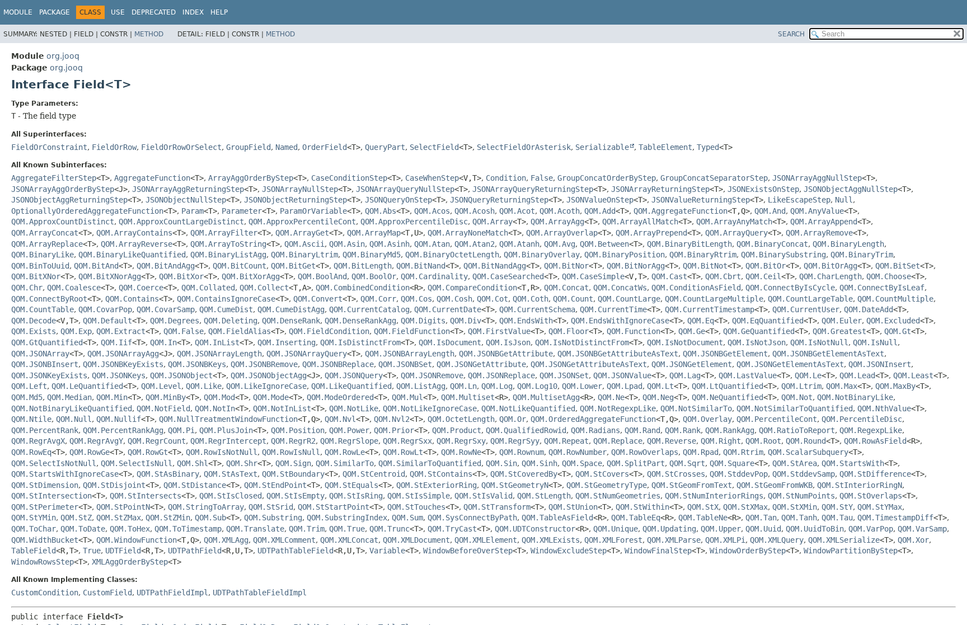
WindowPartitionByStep (851, 550)
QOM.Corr (378, 298)
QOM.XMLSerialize (844, 539)
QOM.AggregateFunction (680, 210)
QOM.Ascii (304, 243)
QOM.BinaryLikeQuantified (132, 254)
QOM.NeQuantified (727, 397)
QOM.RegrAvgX (38, 440)
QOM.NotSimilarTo (696, 408)
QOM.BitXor (181, 276)
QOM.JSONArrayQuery (306, 353)
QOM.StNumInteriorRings (714, 495)
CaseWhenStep (432, 177)
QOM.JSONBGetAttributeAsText (617, 353)
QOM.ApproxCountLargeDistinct (181, 221)
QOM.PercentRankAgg (123, 430)
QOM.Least (913, 375)
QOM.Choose (888, 276)
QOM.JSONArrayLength (219, 353)
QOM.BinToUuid (40, 265)
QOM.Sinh (539, 463)
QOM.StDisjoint (114, 485)
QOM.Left (29, 386)
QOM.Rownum (521, 452)
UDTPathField (195, 550)
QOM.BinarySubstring (783, 254)
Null (844, 199)
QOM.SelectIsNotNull (53, 463)
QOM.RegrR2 (293, 440)
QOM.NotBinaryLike (855, 397)
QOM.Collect (264, 287)
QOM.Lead (857, 375)
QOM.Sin (501, 463)
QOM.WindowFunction (136, 539)
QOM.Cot (492, 298)
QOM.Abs (380, 210)
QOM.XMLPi (725, 539)
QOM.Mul (407, 397)
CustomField (107, 592)
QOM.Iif (116, 342)
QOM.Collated (208, 287)
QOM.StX (703, 506)
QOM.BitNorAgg (636, 265)
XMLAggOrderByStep (130, 561)
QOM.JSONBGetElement (725, 353)
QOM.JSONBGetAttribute (506, 353)
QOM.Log (497, 386)
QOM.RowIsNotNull (221, 452)
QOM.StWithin (642, 506)
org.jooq (62, 55)
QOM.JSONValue (622, 375)
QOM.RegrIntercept (228, 440)
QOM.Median (69, 397)
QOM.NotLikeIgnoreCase (430, 408)
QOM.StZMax (118, 517)
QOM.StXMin (794, 506)
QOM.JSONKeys (118, 375)
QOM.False (183, 331)
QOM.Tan (761, 517)
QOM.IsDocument (450, 342)
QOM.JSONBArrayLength (409, 353)
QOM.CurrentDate (447, 309)
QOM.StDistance (194, 485)
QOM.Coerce (141, 287)
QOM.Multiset (468, 397)
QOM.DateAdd (868, 309)
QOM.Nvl (340, 419)
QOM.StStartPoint (333, 506)
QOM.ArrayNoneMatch (468, 232)
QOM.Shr (241, 463)
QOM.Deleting (230, 320)
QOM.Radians (595, 430)
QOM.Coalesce (74, 287)
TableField (33, 550)
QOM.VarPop (870, 528)
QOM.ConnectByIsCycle (790, 287)
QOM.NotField (163, 408)
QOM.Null (74, 419)
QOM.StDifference (875, 473)
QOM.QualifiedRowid (526, 430)
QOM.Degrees (174, 320)
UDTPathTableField (295, 550)
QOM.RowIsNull (291, 452)
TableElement (665, 147)
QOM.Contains (132, 298)
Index (193, 12)
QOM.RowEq (31, 452)
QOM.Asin (347, 243)
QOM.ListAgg (420, 386)
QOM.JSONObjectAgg (269, 375)
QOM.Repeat (566, 440)
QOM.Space (582, 463)
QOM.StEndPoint (275, 485)
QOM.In (163, 342)
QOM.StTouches (416, 506)
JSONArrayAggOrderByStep (62, 189)
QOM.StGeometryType (606, 485)
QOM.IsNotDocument (685, 342)
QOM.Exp (76, 331)
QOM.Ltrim (801, 386)
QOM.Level (161, 386)
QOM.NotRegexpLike (618, 408)
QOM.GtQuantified (47, 342)
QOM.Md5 (27, 397)
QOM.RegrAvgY (96, 440)
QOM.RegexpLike (870, 430)
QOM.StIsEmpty (295, 495)
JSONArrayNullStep (300, 189)
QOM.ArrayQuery (736, 232)
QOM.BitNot (705, 265)
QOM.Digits (423, 320)
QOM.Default (107, 320)
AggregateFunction (152, 177)
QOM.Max (841, 386)
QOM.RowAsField (875, 440)
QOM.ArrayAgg (557, 221)
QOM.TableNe (702, 517)
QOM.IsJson (508, 342)
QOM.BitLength (363, 265)
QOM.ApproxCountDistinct (62, 221)
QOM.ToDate (82, 528)
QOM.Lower (582, 386)
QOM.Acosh (474, 210)
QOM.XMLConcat (349, 539)
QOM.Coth (530, 298)
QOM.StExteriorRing (436, 485)
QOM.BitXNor (35, 276)
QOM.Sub (210, 517)
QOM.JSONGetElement (691, 364)
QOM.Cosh (454, 298)
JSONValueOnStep (599, 199)
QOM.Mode (271, 397)
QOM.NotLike (353, 408)
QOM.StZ (76, 517)
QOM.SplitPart (636, 463)
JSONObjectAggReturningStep (69, 199)
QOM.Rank (683, 430)
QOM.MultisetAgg (546, 397)
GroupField (248, 147)
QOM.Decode (33, 320)
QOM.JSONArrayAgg (123, 353)
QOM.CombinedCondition (363, 287)
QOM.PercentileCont (776, 419)
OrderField (324, 147)
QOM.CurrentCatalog (369, 309)
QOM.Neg (658, 397)
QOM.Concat (566, 287)
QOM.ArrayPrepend (651, 232)
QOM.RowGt (148, 452)
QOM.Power (349, 430)
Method (148, 34)
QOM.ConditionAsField (696, 287)
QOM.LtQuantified (727, 386)
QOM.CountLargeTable (810, 298)
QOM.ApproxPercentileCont (302, 221)
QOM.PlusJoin (226, 430)
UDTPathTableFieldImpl (260, 592)
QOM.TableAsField (557, 517)
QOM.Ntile (31, 419)
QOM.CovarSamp (166, 309)
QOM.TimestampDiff (895, 517)
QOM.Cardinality (434, 276)
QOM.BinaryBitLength (689, 243)
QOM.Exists (33, 331)
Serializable (602, 147)
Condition (506, 177)
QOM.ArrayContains (134, 232)
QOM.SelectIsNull (136, 463)
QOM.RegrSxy (461, 440)
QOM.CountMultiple (895, 298)
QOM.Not (797, 397)
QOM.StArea (794, 463)
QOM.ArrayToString (228, 243)
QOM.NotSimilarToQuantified (794, 408)
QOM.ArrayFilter (223, 232)
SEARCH (791, 34)
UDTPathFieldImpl (172, 592)
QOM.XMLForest (613, 539)
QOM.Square (732, 463)
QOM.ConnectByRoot (49, 298)
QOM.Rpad (701, 452)
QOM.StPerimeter (44, 506)
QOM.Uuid (763, 528)
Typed (708, 147)
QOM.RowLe (345, 452)
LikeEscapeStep (799, 199)
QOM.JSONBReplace (338, 364)
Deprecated (154, 12)
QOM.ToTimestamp (188, 528)
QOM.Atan (432, 243)
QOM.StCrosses (676, 473)
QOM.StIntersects (145, 495)
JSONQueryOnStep (398, 199)
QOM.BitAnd (96, 265)
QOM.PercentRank (44, 430)
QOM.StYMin (33, 517)
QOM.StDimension (44, 485)
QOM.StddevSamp (803, 473)
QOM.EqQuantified (768, 320)
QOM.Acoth (559, 210)
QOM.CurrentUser (805, 309)
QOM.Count (573, 298)
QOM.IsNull (875, 342)
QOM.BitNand (420, 265)
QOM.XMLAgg (226, 539)
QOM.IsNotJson (756, 342)
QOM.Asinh (389, 243)
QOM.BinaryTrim (861, 254)
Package (54, 12)
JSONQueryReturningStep (499, 199)
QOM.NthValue (884, 408)
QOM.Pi (181, 430)
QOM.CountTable (42, 309)
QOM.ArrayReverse (136, 243)
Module (17, 12)
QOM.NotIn (215, 408)
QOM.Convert (317, 298)
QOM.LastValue (748, 375)
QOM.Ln (463, 386)
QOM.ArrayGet (302, 232)
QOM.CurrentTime (613, 309)
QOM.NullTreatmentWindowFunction (228, 419)
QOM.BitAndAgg (166, 265)
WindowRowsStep (42, 561)
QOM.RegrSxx (407, 440)
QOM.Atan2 (474, 243)
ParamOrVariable (313, 210)
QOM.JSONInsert (879, 364)
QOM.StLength (544, 495)
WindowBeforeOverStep (468, 550)
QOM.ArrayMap (374, 232)
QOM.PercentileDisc (862, 419)
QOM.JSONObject (181, 375)
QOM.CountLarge (629, 298)
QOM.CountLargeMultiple (714, 298)
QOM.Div (465, 320)
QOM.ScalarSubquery (808, 452)
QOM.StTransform (497, 506)
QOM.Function (633, 331)
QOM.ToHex (130, 528)
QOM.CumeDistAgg (291, 309)
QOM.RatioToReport (797, 430)
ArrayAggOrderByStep (250, 177)
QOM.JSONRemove (432, 375)
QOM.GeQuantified (759, 331)
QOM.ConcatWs (620, 287)
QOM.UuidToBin (815, 528)
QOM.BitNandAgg (494, 265)
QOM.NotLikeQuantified (528, 408)
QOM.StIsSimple (418, 495)
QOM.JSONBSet (405, 364)
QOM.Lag (685, 375)
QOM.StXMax (745, 506)
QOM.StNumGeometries (617, 495)
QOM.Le (808, 375)
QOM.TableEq (635, 517)
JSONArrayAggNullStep (817, 177)
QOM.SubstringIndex (347, 517)
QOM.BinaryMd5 (371, 254)
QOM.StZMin (167, 517)
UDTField (123, 550)
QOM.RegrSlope (349, 440)
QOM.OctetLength (461, 419)
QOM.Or (512, 419)
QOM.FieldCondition (329, 331)
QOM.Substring (273, 517)
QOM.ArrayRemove (819, 232)
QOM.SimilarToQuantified (429, 463)
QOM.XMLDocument (416, 539)
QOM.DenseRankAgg (360, 320)
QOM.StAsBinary (168, 473)
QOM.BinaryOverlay (542, 254)
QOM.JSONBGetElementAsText (828, 353)
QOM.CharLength (830, 276)
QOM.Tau (837, 517)
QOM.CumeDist (226, 309)
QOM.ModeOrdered (340, 397)
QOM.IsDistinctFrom (360, 342)
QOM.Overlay (707, 419)
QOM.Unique (615, 528)
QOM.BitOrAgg (830, 265)
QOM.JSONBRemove (264, 364)
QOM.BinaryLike (42, 254)
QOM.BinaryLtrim (304, 254)
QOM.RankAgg (729, 430)
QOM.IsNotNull (819, 342)
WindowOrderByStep (748, 550)
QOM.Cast (669, 276)
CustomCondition (44, 592)
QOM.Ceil (763, 276)
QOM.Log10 (537, 386)
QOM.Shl (192, 463)
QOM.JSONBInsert (44, 364)
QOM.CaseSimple (593, 276)
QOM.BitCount (239, 265)
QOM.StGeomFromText (691, 485)
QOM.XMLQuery (777, 539)
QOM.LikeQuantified (351, 386)
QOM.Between (604, 243)
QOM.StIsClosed (230, 495)
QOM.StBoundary (293, 473)
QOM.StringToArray (206, 506)
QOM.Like (204, 386)
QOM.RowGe (89, 452)
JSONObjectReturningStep (295, 199)
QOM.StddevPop (739, 473)
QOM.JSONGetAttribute (481, 364)
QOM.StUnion (573, 506)
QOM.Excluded (893, 320)
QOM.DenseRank (291, 320)
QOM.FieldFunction (412, 331)
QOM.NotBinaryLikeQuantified (71, 408)
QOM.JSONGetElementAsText (790, 364)
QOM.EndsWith (526, 320)
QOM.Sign (293, 463)
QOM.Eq (700, 320)
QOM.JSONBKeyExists (123, 364)
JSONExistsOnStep (763, 189)
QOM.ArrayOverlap (562, 232)
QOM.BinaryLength (848, 243)
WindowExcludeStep (569, 550)
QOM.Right (721, 440)
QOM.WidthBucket (44, 539)
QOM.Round (806, 440)
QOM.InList (217, 342)
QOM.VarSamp (922, 528)
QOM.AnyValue (817, 210)
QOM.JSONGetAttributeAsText (589, 364)
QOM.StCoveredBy (523, 473)
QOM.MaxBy (895, 386)
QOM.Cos (416, 298)
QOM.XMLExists (551, 539)
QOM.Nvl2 (392, 419)
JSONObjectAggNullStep (851, 189)
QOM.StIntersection (51, 495)
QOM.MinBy (165, 397)
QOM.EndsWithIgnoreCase (620, 320)
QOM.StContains (441, 473)
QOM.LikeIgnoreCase (266, 386)
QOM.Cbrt (723, 276)
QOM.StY (837, 506)
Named (286, 147)
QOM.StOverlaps (870, 495)
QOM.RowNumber (577, 452)
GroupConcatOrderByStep (606, 177)
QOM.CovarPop (105, 309)
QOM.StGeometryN (514, 485)
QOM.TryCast (452, 528)
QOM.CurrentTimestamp (709, 309)
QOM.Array (492, 221)
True (92, 550)
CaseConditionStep (349, 177)
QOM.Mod (219, 397)
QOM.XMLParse (674, 539)
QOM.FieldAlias (239, 331)
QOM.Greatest (839, 331)
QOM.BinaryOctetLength (452, 254)
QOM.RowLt (403, 452)
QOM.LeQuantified (87, 386)
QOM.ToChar (33, 528)
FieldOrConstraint (49, 147)
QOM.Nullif (118, 419)
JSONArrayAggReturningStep (188, 189)
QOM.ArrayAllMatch (640, 221)
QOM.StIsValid (483, 495)
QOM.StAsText (230, 473)
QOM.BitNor (566, 265)
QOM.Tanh (799, 517)
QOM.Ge (691, 331)
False (542, 177)
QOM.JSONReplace (501, 375)
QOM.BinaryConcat (772, 243)
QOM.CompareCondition (472, 287)
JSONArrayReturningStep (660, 189)
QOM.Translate (255, 528)
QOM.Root (763, 440)
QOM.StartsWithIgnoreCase (65, 473)
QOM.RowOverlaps (644, 452)
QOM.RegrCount (157, 440)
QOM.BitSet (897, 265)
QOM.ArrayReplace (47, 243)
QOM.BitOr (765, 265)
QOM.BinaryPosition (624, 254)
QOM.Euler (842, 320)
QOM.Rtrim (743, 452)
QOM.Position (298, 430)
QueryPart (385, 147)
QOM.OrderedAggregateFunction (593, 419)
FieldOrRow (114, 147)
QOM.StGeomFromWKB (774, 485)
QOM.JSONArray (40, 353)
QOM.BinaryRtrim (702, 254)
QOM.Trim (307, 528)
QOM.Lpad (624, 386)
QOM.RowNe (461, 452)
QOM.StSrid (270, 506)
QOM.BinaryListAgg (228, 254)
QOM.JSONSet (564, 375)
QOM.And (770, 210)
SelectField (434, 147)
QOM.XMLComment (284, 539)
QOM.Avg (559, 243)
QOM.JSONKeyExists (49, 375)
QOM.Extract (120, 331)
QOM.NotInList (282, 408)
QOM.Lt (660, 386)
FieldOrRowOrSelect (181, 147)
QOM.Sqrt (687, 463)
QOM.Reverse (671, 440)
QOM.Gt (897, 331)
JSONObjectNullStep (185, 199)
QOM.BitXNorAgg (109, 276)
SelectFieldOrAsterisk (524, 147)
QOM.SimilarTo (345, 463)
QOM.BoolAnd (322, 276)
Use (118, 12)
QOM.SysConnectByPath (472, 517)
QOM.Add (600, 210)
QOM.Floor (568, 331)
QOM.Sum (407, 517)
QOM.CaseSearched (508, 276)
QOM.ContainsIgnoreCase (226, 298)
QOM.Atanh (519, 243)
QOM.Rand (642, 430)
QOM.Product (456, 430)
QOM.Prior (394, 430)
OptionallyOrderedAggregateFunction (87, 210)
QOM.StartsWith (853, 463)
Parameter (242, 210)
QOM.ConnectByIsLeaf (881, 287)
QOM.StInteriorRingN (859, 485)
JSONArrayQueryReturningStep (532, 189)
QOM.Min (112, 397)
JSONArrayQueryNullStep (405, 189)
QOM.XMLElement (485, 539)
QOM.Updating (669, 528)
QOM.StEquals (351, 485)
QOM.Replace (617, 440)
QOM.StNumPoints (801, 495)
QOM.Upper (721, 528)
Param (192, 210)
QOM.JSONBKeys (197, 364)
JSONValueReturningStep (700, 199)
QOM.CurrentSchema (537, 309)
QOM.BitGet (293, 265)
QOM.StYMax (879, 506)
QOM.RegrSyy (514, 440)
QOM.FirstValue (499, 331)
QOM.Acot (517, 210)
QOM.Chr (27, 287)
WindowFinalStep (658, 550)
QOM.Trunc (389, 528)
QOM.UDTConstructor (535, 528)
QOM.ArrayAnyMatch (734, 221)
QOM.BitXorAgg (251, 276)
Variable (387, 550)
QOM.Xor (913, 539)
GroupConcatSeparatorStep (714, 177)
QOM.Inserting (286, 342)
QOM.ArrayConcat (44, 232)
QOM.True (347, 528)
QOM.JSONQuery (354, 375)
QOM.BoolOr (373, 276)
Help (219, 12)
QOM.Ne (611, 397)
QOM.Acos (432, 210)
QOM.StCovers (602, 473)
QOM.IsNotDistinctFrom (582, 342)
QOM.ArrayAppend (823, 221)
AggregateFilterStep (53, 177)
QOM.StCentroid (373, 473)
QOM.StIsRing (356, 495)
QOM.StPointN (123, 506)
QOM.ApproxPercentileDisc (414, 221)
